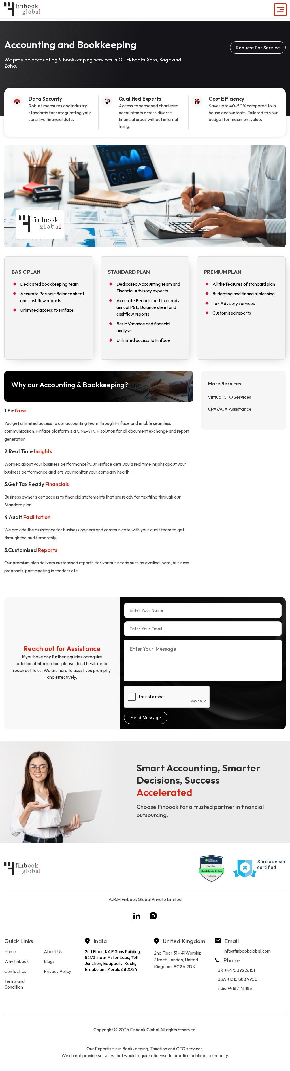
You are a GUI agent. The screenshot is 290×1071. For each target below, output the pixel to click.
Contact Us (15, 971)
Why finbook (16, 961)
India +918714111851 (235, 988)
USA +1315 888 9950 (237, 979)
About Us (53, 951)
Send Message (146, 717)
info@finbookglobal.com (247, 951)
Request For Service (258, 47)
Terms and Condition (14, 984)
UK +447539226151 (236, 970)
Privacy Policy (57, 971)
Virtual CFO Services (229, 397)
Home (10, 951)
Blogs (49, 961)
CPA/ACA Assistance (229, 409)
